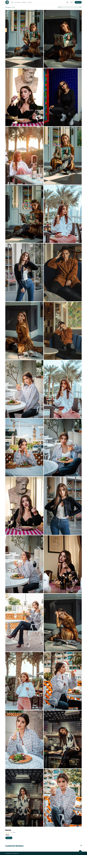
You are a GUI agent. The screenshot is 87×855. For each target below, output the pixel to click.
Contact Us (78, 2)
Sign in (71, 2)
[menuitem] (12, 2)
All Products (8, 7)
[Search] (80, 7)
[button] (67, 2)
